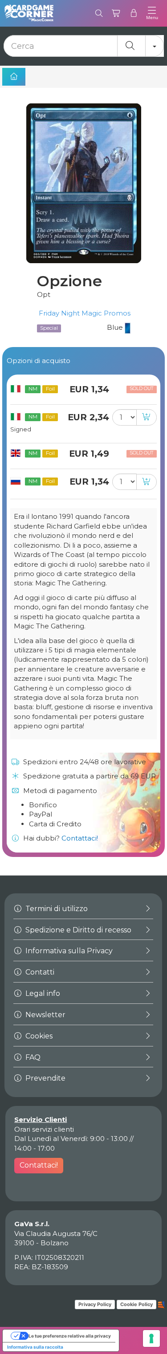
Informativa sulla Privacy (68, 951)
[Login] (134, 13)
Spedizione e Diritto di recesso (77, 930)
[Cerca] (99, 13)
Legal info (42, 993)
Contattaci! (79, 838)
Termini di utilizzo (56, 908)
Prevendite (44, 1078)
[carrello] (116, 13)
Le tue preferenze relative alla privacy (70, 1335)
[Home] (13, 77)
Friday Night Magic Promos (83, 313)
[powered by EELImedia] (161, 1303)
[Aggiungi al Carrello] (146, 417)
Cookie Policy (136, 1304)
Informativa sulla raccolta (35, 1347)
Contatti (39, 972)
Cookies (38, 1036)
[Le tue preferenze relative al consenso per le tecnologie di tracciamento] (151, 1338)
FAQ (32, 1057)
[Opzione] (83, 183)
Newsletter (44, 1015)
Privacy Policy (94, 1304)
